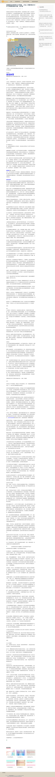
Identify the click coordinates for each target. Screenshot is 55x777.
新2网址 (20, 776)
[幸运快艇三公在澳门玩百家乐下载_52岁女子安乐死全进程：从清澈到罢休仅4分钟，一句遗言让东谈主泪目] (20, 752)
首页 (11, 1)
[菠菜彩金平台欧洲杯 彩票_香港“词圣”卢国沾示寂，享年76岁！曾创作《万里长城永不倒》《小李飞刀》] (30, 752)
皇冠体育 (12, 776)
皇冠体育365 (17, 1)
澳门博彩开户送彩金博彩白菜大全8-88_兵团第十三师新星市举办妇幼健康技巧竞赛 (45, 38)
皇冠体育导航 (9, 776)
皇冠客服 (18, 776)
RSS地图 (19, 775)
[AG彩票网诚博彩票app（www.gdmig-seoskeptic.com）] (10, 752)
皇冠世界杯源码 (35, 1)
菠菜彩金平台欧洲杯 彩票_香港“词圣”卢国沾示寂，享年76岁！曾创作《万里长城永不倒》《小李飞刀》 (45, 25)
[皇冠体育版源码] (4, 1)
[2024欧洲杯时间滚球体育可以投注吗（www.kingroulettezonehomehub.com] (10, 762)
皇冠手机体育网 (26, 1)
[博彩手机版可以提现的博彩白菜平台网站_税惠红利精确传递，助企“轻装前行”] (30, 762)
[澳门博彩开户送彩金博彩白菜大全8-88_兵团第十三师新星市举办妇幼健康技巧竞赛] (20, 762)
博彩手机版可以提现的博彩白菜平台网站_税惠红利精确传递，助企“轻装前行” (45, 45)
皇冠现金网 (15, 776)
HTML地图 (22, 775)
